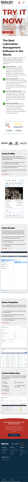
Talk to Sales (4, 248)
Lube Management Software (14, 450)
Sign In (3, 458)
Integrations (12, 453)
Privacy (3, 479)
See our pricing (5, 174)
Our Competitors (22, 450)
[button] (14, 16)
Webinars (21, 453)
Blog (20, 456)
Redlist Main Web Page (5, 459)
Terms (11, 479)
